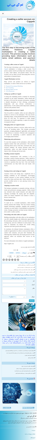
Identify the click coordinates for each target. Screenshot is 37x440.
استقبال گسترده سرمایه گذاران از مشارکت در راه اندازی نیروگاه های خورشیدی (20, 351)
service (18, 252)
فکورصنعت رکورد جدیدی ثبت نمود (28, 366)
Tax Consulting (10, 88)
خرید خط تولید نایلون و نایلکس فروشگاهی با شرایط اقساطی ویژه (22, 272)
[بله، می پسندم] (17, 256)
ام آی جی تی (15, 5)
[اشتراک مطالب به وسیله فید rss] (3, 259)
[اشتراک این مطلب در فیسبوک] (15, 259)
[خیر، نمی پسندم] (10, 256)
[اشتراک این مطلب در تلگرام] (18, 259)
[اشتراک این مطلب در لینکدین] (6, 259)
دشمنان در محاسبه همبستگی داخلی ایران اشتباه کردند (24, 371)
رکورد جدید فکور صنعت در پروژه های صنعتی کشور (25, 373)
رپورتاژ (24, 252)
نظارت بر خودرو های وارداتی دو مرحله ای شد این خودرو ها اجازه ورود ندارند (20, 353)
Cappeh (6, 69)
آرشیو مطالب (32, 438)
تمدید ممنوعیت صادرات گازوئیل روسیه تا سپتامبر (25, 368)
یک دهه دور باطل (31, 358)
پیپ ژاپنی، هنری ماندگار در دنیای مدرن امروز (25, 267)
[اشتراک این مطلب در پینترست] (9, 259)
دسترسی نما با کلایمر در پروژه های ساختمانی (26, 265)
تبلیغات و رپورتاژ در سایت (30, 434)
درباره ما (33, 430)
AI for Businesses (10, 91)
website (11, 252)
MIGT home (6, 407)
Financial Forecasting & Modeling (14, 86)
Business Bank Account (12, 89)
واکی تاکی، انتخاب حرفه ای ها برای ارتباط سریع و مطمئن (24, 270)
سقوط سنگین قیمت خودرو (29, 355)
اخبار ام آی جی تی (28, 407)
